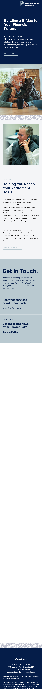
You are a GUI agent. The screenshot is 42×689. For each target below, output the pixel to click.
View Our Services (12, 308)
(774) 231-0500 (24, 664)
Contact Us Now (11, 332)
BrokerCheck (15, 678)
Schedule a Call (10, 248)
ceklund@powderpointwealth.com (21, 672)
